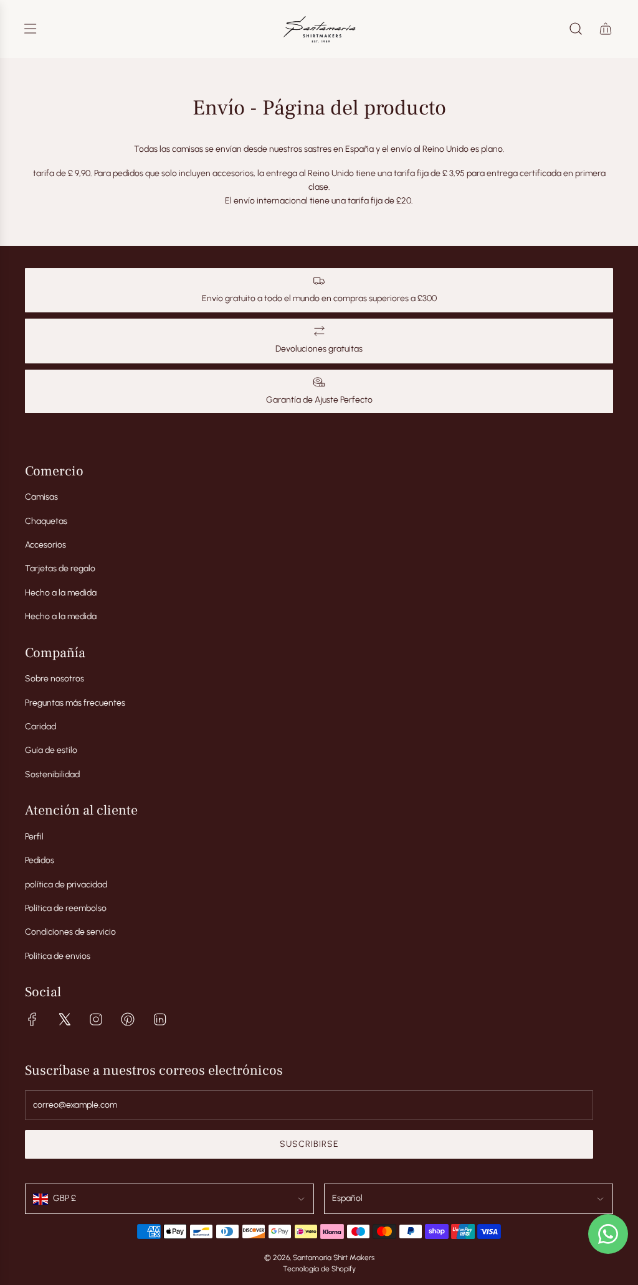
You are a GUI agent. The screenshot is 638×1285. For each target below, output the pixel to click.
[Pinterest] (128, 1019)
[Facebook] (32, 1019)
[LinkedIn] (159, 1019)
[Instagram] (96, 1019)
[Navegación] (30, 29)
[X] (64, 1019)
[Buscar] (576, 29)
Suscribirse (309, 1144)
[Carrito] (606, 29)
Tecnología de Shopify (319, 1268)
